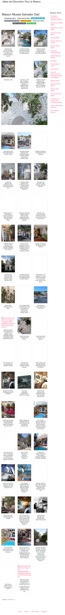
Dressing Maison (55, 38)
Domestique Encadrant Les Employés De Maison (56, 17)
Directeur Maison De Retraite (56, 41)
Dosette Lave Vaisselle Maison (57, 23)
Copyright (44, 611)
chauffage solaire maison (37, 18)
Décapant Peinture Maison (56, 84)
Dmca (19, 611)
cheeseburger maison (10, 18)
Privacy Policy (35, 611)
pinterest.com (11, 599)
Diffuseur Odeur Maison (55, 89)
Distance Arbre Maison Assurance (57, 106)
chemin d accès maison (19, 23)
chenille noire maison (38, 21)
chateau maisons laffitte (23, 18)
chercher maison (31, 23)
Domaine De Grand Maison (56, 94)
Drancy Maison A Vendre (55, 65)
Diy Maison (54, 61)
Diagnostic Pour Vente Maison (57, 28)
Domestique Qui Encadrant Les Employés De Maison (56, 100)
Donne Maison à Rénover (55, 111)
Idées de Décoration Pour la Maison (22, 1)
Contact (26, 611)
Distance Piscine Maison (55, 46)
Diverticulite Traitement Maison (56, 51)
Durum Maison (55, 69)
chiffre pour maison (26, 21)
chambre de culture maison (12, 21)
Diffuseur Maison (55, 80)
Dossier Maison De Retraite (56, 56)
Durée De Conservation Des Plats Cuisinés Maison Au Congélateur (57, 74)
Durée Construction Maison (56, 33)
